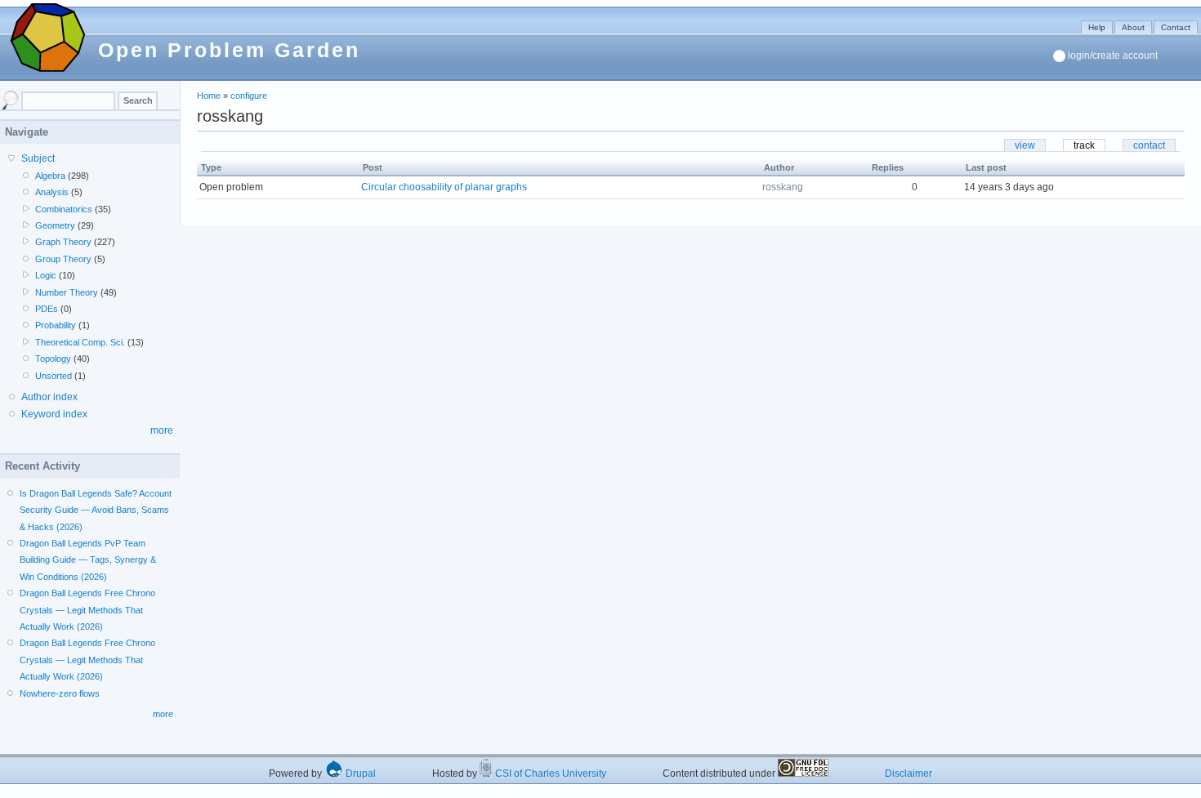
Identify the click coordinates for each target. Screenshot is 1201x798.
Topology (53, 358)
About (1133, 27)
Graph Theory (63, 242)
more (161, 430)
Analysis (52, 192)
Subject (38, 158)
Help (1096, 27)
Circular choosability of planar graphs (444, 187)
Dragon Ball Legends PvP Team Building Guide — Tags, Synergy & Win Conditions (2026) (88, 560)
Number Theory (66, 292)
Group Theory (63, 259)
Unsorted (53, 376)
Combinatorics (63, 209)
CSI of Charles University (549, 773)
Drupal (359, 773)
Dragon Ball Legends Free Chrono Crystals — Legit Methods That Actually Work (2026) (87, 609)
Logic (45, 275)
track (1084, 145)
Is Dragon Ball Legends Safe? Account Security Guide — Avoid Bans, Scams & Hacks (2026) (96, 510)
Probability (55, 325)
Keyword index (54, 414)
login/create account (1113, 55)
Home (209, 95)
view (1025, 145)
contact (1149, 145)
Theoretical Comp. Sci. (80, 342)
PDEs (46, 309)
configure (248, 95)
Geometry (55, 225)
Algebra (50, 176)
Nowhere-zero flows (60, 693)
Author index (49, 397)
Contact (1175, 27)
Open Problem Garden (229, 49)
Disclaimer (908, 773)
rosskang (782, 187)
